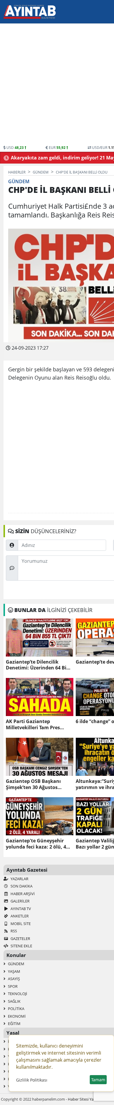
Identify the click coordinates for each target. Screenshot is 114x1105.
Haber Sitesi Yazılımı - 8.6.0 (90, 1099)
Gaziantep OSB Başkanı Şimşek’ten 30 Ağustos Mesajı (33, 784)
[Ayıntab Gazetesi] (30, 12)
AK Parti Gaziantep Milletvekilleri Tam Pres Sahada (33, 724)
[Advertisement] (57, 85)
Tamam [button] (98, 1079)
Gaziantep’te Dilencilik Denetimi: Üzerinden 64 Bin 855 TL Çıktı (38, 665)
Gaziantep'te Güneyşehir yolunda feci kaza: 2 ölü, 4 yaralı (36, 844)
